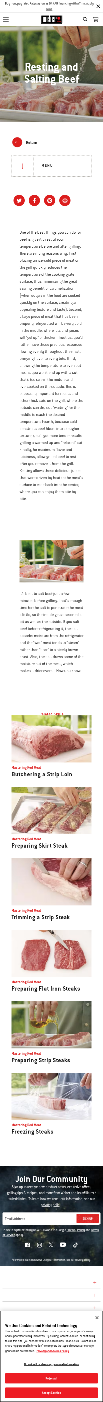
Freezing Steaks (33, 1131)
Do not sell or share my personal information (51, 1364)
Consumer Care (21, 1296)
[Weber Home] (51, 19)
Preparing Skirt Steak (40, 845)
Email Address (15, 1219)
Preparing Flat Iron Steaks (46, 988)
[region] (51, 1356)
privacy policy (82, 1260)
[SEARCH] (86, 19)
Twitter (50, 1244)
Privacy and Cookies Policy (52, 1351)
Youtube (62, 1244)
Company (14, 1283)
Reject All (51, 1378)
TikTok (75, 1245)
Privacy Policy (75, 1230)
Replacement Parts (25, 1308)
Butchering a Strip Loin (42, 774)
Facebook (27, 1245)
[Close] (98, 6)
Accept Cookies (51, 1392)
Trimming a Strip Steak (41, 917)
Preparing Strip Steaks (41, 1060)
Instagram (39, 1245)
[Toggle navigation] (5, 19)
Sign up (87, 1219)
